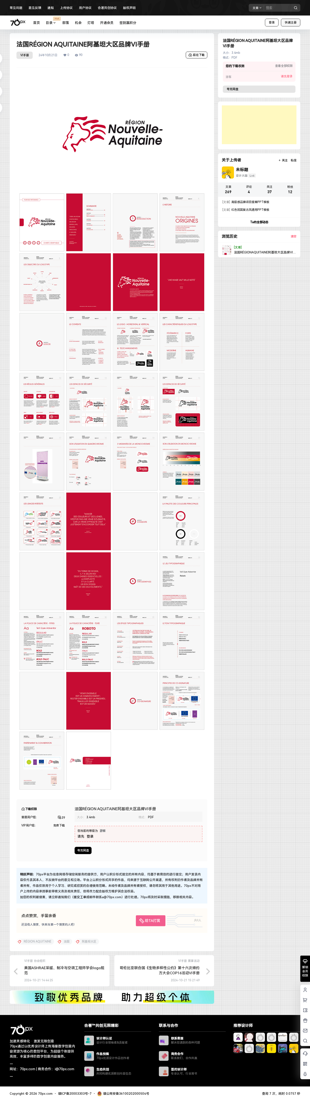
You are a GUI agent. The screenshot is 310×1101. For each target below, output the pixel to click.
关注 (285, 160)
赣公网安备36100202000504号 (126, 1093)
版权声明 (129, 8)
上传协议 (66, 8)
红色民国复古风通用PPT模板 (245, 210)
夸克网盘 (83, 850)
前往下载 (199, 55)
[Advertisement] (259, 124)
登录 (272, 22)
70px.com (45, 1093)
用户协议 (85, 8)
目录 (52, 21)
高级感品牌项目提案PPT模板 (245, 202)
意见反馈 (35, 8)
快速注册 (290, 22)
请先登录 (287, 76)
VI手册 (24, 55)
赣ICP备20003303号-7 (75, 1093)
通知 (50, 8)
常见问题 (16, 8)
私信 (293, 160)
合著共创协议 (107, 8)
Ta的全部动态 (259, 222)
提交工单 (80, 897)
